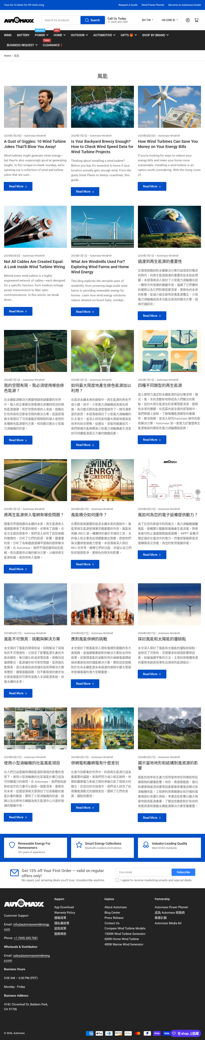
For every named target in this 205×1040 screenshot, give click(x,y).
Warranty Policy (64, 912)
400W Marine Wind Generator (124, 944)
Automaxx (19, 1033)
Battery (23, 35)
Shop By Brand (153, 35)
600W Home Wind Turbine (122, 939)
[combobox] (73, 20)
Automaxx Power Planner (171, 907)
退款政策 (60, 928)
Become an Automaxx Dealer (184, 4)
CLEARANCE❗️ (53, 43)
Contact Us (112, 923)
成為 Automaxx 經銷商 (170, 912)
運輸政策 (60, 918)
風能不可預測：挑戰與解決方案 (32, 639)
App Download (64, 907)
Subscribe (183, 872)
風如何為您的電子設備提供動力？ (168, 515)
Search (95, 20)
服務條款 (60, 934)
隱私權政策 (61, 923)
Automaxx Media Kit (168, 923)
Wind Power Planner (153, 4)
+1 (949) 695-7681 (26, 938)
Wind (8, 35)
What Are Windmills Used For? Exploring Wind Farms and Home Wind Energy (100, 266)
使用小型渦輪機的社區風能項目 (32, 763)
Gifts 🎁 (127, 35)
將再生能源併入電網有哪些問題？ (34, 515)
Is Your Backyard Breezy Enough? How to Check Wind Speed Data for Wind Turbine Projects (102, 146)
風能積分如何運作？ (89, 515)
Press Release (114, 918)
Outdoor (77, 35)
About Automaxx (116, 907)
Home (58, 33)
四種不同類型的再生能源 (160, 385)
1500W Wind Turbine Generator (125, 934)
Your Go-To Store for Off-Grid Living (24, 4)
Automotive (102, 35)
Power (40, 33)
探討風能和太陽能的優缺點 (162, 639)
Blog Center (112, 912)
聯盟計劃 (161, 918)
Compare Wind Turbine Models (125, 928)
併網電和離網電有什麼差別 (95, 763)
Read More (16, 186)
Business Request (20, 45)
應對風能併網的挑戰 (89, 639)
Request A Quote (128, 4)
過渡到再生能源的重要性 (160, 261)
